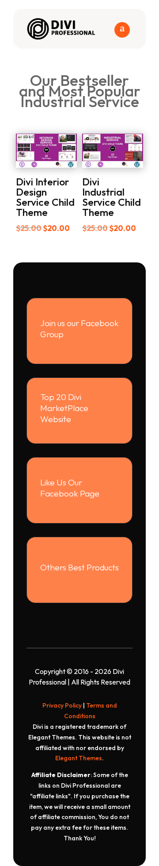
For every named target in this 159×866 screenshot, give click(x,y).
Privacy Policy (62, 705)
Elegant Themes (78, 758)
